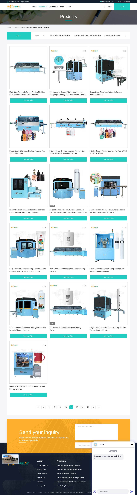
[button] (43, 35)
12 (77, 407)
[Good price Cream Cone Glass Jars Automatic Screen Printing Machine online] (108, 67)
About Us (53, 6)
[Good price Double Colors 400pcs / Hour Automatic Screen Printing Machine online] (28, 362)
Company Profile (42, 465)
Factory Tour (41, 469)
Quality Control (42, 473)
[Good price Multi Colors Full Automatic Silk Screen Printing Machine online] (68, 244)
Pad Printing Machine (64, 486)
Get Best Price (28, 100)
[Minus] (131, 444)
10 (66, 407)
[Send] (131, 491)
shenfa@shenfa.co (108, 1)
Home (34, 6)
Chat (122, 6)
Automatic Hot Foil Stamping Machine (69, 469)
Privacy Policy (41, 486)
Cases (69, 6)
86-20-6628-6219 (125, 1)
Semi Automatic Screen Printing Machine (64, 35)
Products (42, 6)
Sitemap (40, 482)
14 (88, 407)
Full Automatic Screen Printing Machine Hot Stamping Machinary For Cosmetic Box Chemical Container (68, 94)
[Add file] (94, 491)
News (62, 6)
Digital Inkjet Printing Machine (67, 473)
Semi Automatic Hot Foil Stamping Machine (95, 35)
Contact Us (41, 478)
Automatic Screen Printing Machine (68, 465)
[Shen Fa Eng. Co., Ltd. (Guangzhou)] (13, 6)
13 (82, 407)
